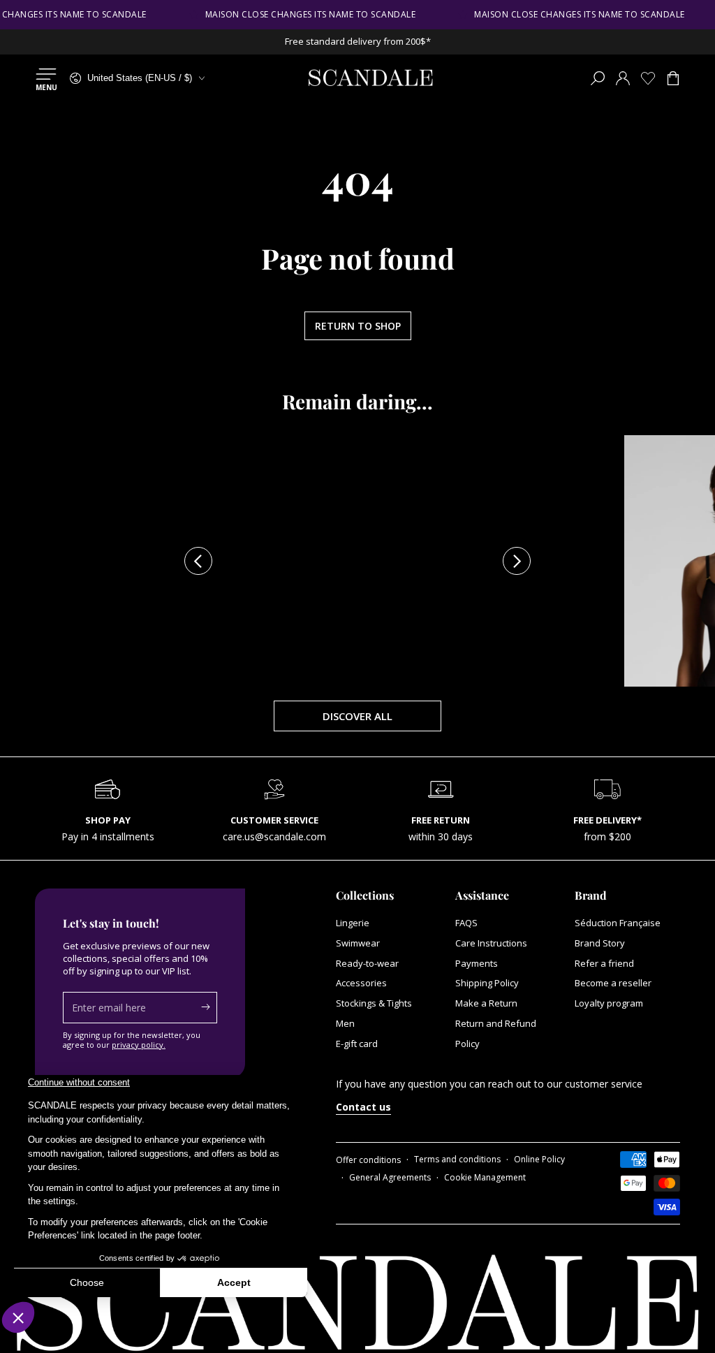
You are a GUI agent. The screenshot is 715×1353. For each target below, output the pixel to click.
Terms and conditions (457, 1159)
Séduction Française (618, 922)
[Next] (517, 561)
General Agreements (390, 1177)
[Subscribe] (209, 1007)
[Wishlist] (648, 78)
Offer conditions (368, 1160)
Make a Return (486, 1003)
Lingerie (352, 922)
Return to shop (358, 325)
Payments (476, 963)
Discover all (357, 716)
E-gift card (357, 1043)
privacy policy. (138, 1044)
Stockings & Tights (374, 1003)
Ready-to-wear (367, 963)
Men (345, 1023)
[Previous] (198, 561)
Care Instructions (491, 943)
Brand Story (600, 943)
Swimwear (358, 943)
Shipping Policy (487, 983)
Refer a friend (604, 963)
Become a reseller (613, 983)
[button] (597, 78)
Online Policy (539, 1159)
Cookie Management (485, 1177)
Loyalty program (609, 1003)
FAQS (466, 922)
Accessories (361, 983)
